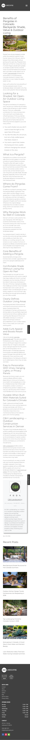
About (3, 689)
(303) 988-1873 (16, 503)
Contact (4, 687)
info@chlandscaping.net (7, 730)
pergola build (12, 73)
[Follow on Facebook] (3, 734)
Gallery (3, 692)
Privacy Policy (5, 698)
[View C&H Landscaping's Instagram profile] (13, 495)
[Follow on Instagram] (6, 734)
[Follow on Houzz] (9, 734)
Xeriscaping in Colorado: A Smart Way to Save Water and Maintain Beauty (14, 644)
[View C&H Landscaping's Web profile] (16, 495)
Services (4, 691)
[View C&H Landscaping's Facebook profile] (10, 495)
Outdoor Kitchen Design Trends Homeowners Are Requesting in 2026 (13, 593)
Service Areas (5, 696)
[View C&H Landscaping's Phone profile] (20, 495)
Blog (3, 694)
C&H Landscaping (8, 446)
